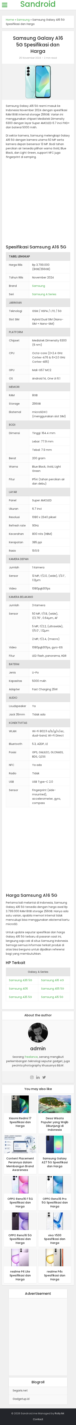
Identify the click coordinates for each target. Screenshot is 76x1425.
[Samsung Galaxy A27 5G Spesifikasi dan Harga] (54, 1144)
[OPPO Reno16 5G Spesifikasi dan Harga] (20, 1221)
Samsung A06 (18, 989)
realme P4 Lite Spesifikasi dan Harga (20, 1275)
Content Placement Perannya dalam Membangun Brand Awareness (20, 1164)
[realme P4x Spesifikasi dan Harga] (54, 1257)
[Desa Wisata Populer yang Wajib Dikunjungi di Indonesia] (54, 1104)
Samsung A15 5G (52, 997)
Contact (38, 1419)
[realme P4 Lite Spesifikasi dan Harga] (20, 1257)
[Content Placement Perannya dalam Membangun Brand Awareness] (20, 1144)
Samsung (23, 20)
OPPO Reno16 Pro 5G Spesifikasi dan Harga (55, 1202)
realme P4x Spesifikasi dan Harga (54, 1275)
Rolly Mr (59, 1413)
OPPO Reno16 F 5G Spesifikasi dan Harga (20, 1202)
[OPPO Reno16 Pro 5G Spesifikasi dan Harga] (54, 1185)
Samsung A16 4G (52, 980)
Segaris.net (20, 1390)
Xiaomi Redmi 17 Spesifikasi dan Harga (20, 1122)
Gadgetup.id (21, 1399)
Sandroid (38, 4)
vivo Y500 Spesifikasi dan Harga (54, 1239)
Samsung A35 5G (20, 997)
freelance (31, 1057)
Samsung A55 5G (52, 989)
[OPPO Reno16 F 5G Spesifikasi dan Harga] (20, 1185)
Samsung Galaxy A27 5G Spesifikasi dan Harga (55, 1162)
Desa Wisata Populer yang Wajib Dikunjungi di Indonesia (54, 1124)
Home (10, 20)
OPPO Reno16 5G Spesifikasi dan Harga (20, 1239)
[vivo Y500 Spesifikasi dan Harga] (54, 1221)
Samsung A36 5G (20, 980)
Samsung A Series (44, 294)
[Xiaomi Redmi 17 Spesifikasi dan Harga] (20, 1104)
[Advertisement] (38, 202)
